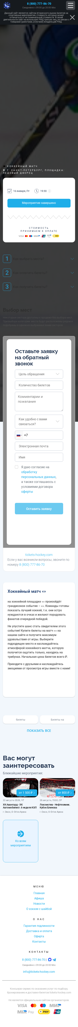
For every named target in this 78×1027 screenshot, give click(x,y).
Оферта (39, 936)
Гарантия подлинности (39, 926)
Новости (39, 903)
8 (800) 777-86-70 (39, 3)
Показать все (39, 730)
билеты (20, 719)
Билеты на (57, 719)
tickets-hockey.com (39, 555)
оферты (27, 491)
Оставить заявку (39, 509)
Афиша (39, 898)
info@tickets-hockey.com (39, 971)
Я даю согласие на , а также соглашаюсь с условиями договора (38, 479)
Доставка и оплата (39, 931)
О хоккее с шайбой (39, 909)
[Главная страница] (7, 5)
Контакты (39, 941)
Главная (39, 893)
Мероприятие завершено (39, 203)
